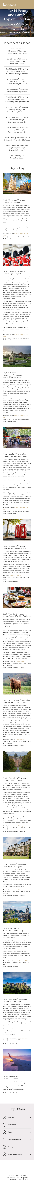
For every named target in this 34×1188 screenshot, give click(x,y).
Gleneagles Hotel (23, 826)
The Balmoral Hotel (22, 960)
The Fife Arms (20, 661)
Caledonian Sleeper (15, 575)
